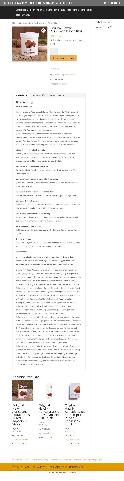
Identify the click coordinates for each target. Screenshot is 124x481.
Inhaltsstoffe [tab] (39, 95)
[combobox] (103, 26)
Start (14, 23)
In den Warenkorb (63, 58)
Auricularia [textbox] (102, 27)
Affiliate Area (23, 15)
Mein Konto (60, 10)
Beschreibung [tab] (21, 95)
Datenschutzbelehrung (61, 459)
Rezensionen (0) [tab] (57, 95)
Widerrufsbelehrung (39, 459)
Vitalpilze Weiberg (25, 10)
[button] (43, 30)
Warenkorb (73, 10)
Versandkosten (70, 75)
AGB (26, 459)
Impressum (86, 10)
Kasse (49, 10)
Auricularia (22, 23)
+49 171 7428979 (17, 3)
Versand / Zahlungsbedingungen (88, 459)
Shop (39, 10)
